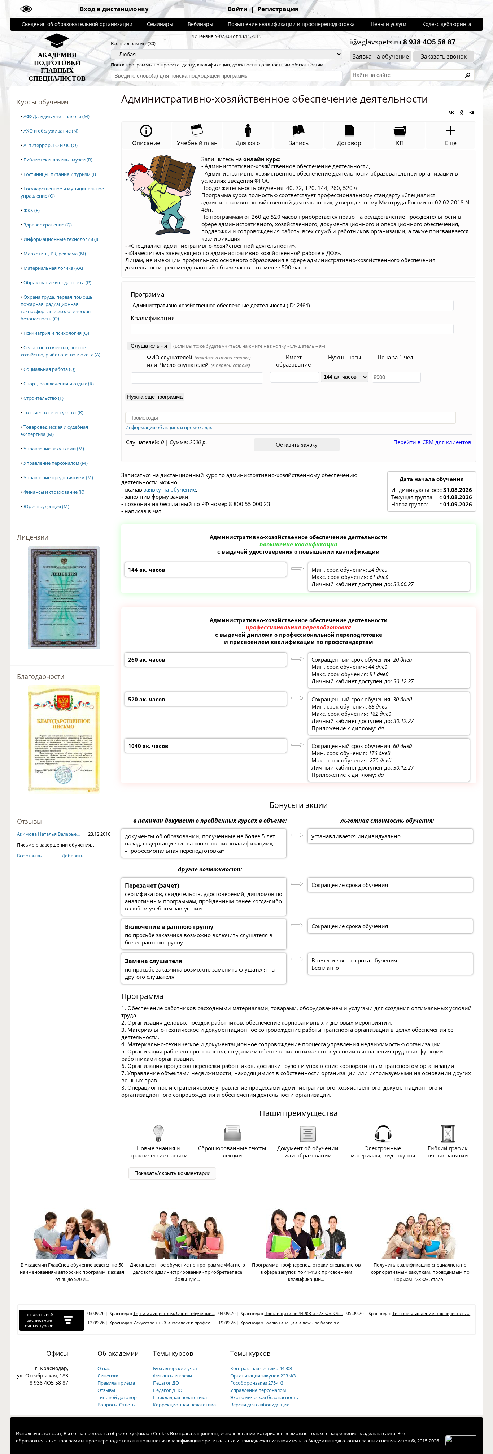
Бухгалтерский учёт (175, 1368)
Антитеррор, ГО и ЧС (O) (50, 145)
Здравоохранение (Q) (47, 224)
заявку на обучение (170, 489)
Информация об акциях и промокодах (168, 427)
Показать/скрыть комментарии (172, 1173)
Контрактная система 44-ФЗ (261, 1368)
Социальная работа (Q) (49, 369)
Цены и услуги (388, 24)
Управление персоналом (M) (55, 463)
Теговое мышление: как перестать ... (431, 1313)
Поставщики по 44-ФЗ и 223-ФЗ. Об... (303, 1313)
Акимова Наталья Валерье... (48, 834)
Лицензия (108, 1375)
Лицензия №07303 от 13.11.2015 (226, 36)
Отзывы (106, 1390)
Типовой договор (117, 1397)
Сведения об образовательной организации (77, 24)
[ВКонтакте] (451, 112)
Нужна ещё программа (155, 397)
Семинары (160, 24)
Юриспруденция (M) (46, 506)
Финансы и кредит (173, 1375)
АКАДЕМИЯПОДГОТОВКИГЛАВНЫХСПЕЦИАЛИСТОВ (57, 66)
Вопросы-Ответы (116, 1404)
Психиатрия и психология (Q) (56, 333)
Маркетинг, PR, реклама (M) (54, 253)
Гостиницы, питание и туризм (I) (59, 174)
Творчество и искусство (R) (53, 412)
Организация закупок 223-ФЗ (263, 1375)
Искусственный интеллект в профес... (173, 1323)
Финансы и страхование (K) (53, 492)
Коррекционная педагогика (184, 1404)
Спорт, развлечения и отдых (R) (58, 383)
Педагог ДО (166, 1383)
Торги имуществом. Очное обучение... (174, 1313)
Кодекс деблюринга (446, 24)
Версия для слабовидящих (259, 1404)
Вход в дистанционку (114, 9)
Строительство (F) (43, 398)
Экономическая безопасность (264, 1397)
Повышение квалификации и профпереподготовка (291, 24)
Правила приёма (116, 1383)
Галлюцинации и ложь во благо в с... (303, 1323)
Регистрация (277, 9)
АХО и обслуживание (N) (50, 130)
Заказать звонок (444, 56)
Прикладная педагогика (180, 1397)
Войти (238, 9)
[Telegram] (471, 112)
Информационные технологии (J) (60, 239)
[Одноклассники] (461, 112)
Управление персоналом (258, 1390)
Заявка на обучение (381, 56)
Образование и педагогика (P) (57, 282)
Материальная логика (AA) (53, 268)
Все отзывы (30, 855)
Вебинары (200, 24)
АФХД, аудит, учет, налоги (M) (56, 116)
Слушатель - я (149, 346)
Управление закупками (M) (53, 448)
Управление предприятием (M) (58, 477)
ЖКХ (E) (31, 210)
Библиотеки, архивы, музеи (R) (57, 159)
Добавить (73, 855)
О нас (103, 1368)
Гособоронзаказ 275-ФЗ (257, 1383)
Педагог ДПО (167, 1390)
